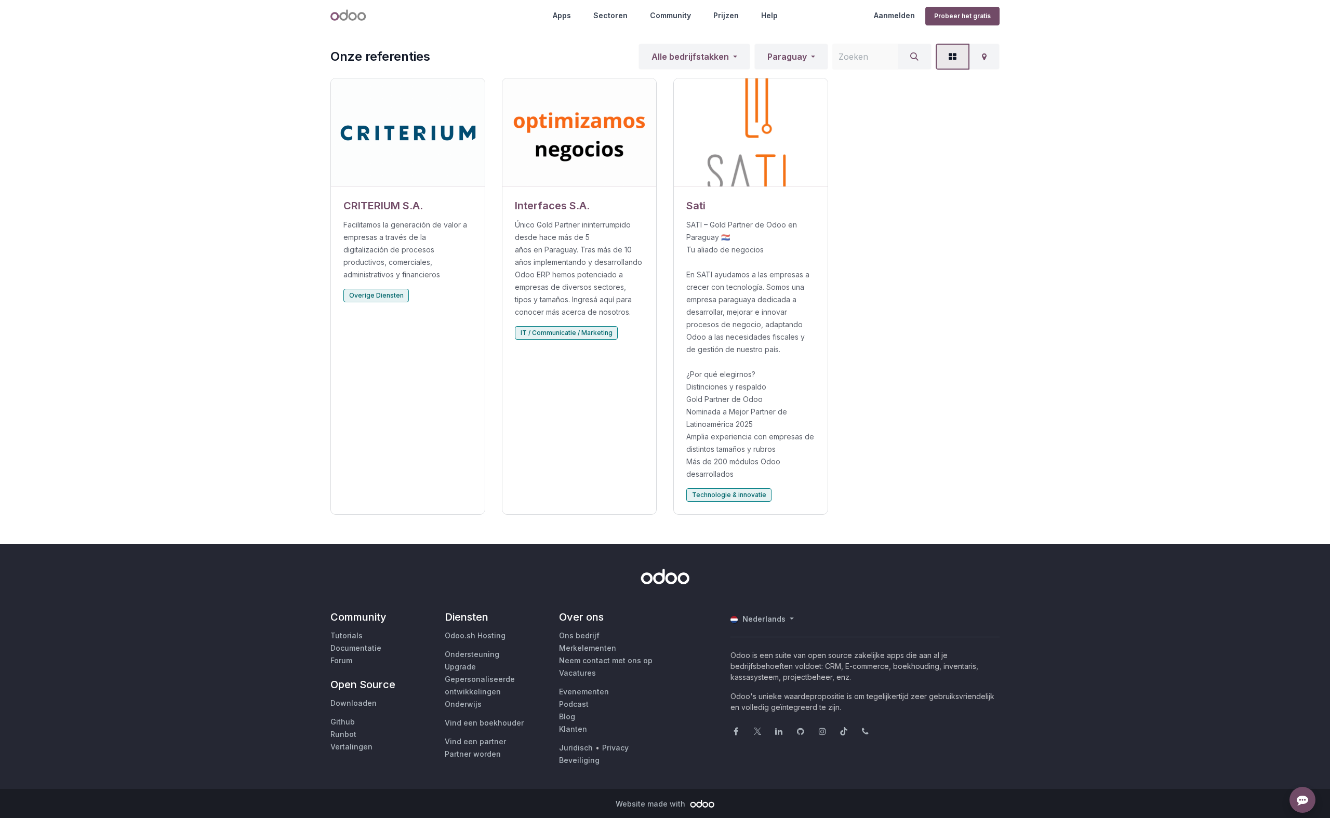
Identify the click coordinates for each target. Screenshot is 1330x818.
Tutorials (346, 635)
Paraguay (787, 56)
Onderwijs (463, 704)
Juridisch (576, 747)
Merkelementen (587, 647)
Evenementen (584, 691)
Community (670, 15)
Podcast (574, 704)
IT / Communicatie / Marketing (567, 333)
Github (342, 721)
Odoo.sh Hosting (475, 635)
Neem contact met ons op (606, 660)
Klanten (573, 729)
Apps (562, 15)
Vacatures (577, 672)
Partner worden (473, 753)
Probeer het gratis (962, 16)
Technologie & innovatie (729, 495)
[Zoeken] (914, 57)
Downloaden (353, 703)
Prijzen (726, 15)
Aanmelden (894, 15)
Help (769, 15)
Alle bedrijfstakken (690, 56)
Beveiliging (579, 760)
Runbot (343, 734)
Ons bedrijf (579, 635)
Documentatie (355, 647)
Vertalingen (351, 746)
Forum (341, 660)
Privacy (615, 747)
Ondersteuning (472, 654)
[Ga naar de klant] (408, 132)
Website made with (651, 803)
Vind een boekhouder (484, 722)
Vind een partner (475, 741)
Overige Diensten (376, 295)
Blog (567, 716)
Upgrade (460, 666)
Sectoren (610, 15)
